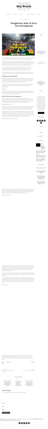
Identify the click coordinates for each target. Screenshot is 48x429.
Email (3, 406)
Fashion (42, 144)
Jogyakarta (4, 278)
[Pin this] (33, 362)
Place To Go (22, 19)
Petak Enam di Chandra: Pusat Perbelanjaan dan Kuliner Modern (29, 383)
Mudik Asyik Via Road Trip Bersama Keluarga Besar (18, 383)
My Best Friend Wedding (41, 167)
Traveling (38, 14)
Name (3, 403)
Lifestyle (21, 14)
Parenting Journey (30, 14)
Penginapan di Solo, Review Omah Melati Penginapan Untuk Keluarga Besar (41, 177)
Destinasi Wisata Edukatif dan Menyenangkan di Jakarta (7, 383)
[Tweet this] (32, 362)
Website (3, 409)
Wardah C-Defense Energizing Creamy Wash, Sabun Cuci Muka (41, 83)
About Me (8, 14)
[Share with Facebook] (31, 362)
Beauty (42, 143)
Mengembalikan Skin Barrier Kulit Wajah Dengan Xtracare (41, 182)
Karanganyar (24, 102)
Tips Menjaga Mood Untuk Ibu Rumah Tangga (43, 147)
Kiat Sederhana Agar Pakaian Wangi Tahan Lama (41, 52)
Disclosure (15, 14)
